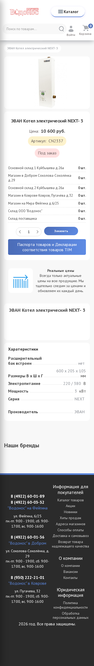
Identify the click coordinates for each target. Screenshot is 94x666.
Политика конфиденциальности (71, 605)
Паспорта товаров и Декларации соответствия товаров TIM (47, 247)
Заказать (61, 231)
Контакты (70, 577)
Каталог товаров (70, 500)
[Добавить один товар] (37, 232)
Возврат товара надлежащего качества (70, 544)
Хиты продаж (70, 517)
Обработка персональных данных (71, 615)
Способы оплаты (70, 530)
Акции (70, 505)
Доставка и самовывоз (70, 535)
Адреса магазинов (70, 524)
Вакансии (70, 571)
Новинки (70, 511)
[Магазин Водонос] (24, 12)
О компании (70, 565)
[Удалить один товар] (19, 232)
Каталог (71, 11)
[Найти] (61, 29)
